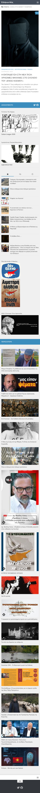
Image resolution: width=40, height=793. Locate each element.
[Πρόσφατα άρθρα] (32, 174)
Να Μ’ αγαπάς (5, 596)
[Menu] (37, 2)
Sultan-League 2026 (8, 134)
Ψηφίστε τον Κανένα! (16, 198)
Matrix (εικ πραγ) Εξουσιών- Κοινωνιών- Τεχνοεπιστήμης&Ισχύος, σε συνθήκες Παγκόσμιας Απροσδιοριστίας (17, 742)
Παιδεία (29, 69)
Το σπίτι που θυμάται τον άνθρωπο (12, 642)
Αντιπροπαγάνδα (20, 69)
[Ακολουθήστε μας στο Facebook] (37, 105)
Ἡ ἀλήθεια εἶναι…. (15, 236)
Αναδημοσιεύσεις (7, 69)
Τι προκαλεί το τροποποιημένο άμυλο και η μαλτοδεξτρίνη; (19, 619)
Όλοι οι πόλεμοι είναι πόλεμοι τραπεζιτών (23, 189)
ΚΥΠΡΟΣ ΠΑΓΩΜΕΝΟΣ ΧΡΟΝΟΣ (12, 573)
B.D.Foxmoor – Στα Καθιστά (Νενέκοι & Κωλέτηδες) (17, 419)
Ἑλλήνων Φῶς (7, 2)
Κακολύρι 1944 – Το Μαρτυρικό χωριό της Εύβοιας (16, 665)
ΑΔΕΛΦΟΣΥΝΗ (6, 165)
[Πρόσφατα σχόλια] (20, 174)
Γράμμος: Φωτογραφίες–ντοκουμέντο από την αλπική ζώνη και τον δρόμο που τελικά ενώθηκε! (23, 181)
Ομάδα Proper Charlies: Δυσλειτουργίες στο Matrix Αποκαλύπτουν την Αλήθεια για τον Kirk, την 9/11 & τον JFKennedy (23, 219)
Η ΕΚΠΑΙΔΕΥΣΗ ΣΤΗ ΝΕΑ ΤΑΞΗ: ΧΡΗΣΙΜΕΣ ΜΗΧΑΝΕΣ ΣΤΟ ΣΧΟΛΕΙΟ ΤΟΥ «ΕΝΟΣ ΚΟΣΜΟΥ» (19, 77)
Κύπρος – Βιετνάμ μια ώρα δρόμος (12, 768)
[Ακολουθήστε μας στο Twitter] (34, 105)
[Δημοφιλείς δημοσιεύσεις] (7, 174)
